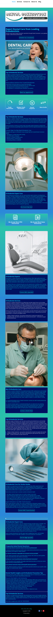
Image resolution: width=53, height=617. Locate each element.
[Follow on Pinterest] (43, 611)
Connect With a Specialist (26, 292)
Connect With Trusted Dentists (26, 510)
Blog (39, 1)
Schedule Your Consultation (26, 37)
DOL (28, 608)
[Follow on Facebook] (39, 611)
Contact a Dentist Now (26, 410)
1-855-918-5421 (25, 601)
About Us (34, 1)
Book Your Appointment (26, 92)
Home (14, 1)
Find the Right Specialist (26, 537)
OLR (22, 608)
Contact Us (26, 1)
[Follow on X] (41, 611)
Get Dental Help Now (26, 207)
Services (19, 1)
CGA (25, 608)
